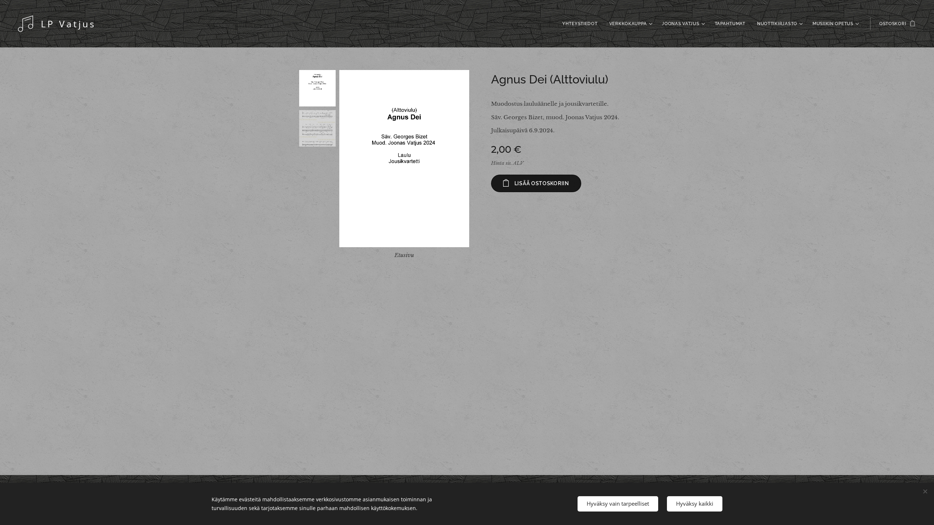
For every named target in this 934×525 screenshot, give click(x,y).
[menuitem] (581, 24)
